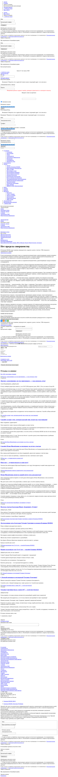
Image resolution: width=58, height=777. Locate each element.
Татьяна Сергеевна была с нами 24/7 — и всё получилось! (20, 590)
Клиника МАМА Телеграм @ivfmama (13, 703)
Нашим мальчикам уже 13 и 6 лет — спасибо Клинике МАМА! (21, 549)
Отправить (3, 25)
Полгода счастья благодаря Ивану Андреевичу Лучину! (19, 507)
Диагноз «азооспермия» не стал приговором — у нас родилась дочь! (23, 381)
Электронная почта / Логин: (8, 84)
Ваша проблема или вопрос (9, 724)
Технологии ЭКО (5, 214)
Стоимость (3, 670)
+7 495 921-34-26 (8, 8)
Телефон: (3, 123)
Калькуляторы (4, 685)
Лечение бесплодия (6, 237)
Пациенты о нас (5, 654)
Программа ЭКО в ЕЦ (6, 360)
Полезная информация (6, 241)
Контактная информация (7, 678)
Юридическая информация (7, 215)
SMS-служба (4, 683)
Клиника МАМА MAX (10, 701)
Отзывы (6, 3)
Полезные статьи (5, 210)
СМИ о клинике (5, 674)
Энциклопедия (4, 73)
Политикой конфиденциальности (16, 36)
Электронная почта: (6, 120)
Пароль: (3, 87)
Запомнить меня (6, 101)
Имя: (2, 117)
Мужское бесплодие (6, 236)
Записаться (3, 49)
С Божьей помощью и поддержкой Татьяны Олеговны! (19, 577)
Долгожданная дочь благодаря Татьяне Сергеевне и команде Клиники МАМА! (27, 523)
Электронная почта (7, 731)
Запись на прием (5, 679)
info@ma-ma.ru (4, 345)
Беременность (4, 240)
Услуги (2, 668)
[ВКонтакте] (1, 321)
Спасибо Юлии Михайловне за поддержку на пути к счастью (21, 446)
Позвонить (3, 775)
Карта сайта (4, 655)
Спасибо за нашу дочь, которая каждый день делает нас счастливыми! (24, 419)
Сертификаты (4, 652)
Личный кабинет (5, 78)
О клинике (3, 647)
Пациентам (3, 651)
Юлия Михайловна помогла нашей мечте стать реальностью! (21, 475)
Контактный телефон (6, 22)
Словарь (3, 213)
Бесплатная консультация (7, 681)
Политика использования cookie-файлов (11, 659)
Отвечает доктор (5, 211)
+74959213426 (7, 203)
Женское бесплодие (6, 234)
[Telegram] (6, 321)
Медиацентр (4, 671)
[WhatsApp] (8, 321)
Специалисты (4, 648)
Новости (3, 675)
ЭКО (2, 238)
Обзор (2, 208)
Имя (2, 19)
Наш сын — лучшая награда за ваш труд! (14, 462)
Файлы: (3, 627)
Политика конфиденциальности (9, 658)
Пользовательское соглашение (8, 656)
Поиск (2, 686)
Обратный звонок (5, 682)
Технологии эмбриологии (7, 649)
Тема (3, 721)
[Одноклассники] (4, 321)
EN (3, 74)
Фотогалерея (4, 677)
